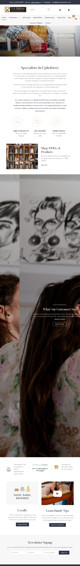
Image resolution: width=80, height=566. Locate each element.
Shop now (44, 165)
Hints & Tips (61, 17)
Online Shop (13, 17)
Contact (48, 23)
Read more (59, 324)
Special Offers (37, 17)
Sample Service (49, 17)
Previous (7, 316)
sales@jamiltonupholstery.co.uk (61, 2)
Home (4, 17)
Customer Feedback (35, 23)
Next (73, 316)
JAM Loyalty (26, 17)
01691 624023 (20, 2)
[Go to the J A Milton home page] (15, 9)
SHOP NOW (40, 48)
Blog (69, 17)
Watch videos (57, 525)
